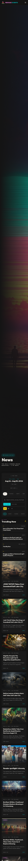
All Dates (6, 504)
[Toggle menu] (25, 2)
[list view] (12, 508)
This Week (14, 484)
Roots (18, 493)
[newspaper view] (5, 508)
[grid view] (8, 508)
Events (10, 513)
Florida (11, 493)
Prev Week (14, 475)
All (5, 493)
